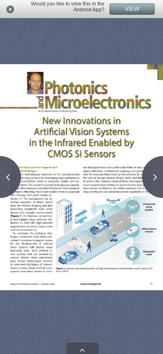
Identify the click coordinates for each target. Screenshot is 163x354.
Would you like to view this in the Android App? (67, 7)
